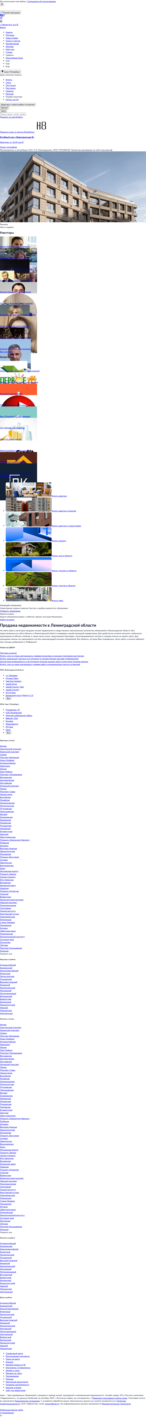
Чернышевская (7, 811)
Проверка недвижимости (17, 1384)
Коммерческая (12, 43)
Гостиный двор (7, 939)
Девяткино (5, 766)
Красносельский (7, 987)
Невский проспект (8, 902)
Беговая (3, 814)
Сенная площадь (8, 877)
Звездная (4, 834)
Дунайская (5, 800)
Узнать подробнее (8, 147)
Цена (3, 110)
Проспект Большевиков (11, 948)
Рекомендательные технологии (116, 1403)
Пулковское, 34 (13, 709)
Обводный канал (8, 931)
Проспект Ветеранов (9, 757)
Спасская (4, 894)
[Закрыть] (2, 4)
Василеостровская (8, 848)
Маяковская (5, 820)
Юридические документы (18, 1356)
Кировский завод (8, 885)
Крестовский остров (9, 914)
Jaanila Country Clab (15, 686)
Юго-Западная (7, 879)
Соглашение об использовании (41, 1)
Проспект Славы (7, 791)
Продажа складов (8, 653)
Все (8, 698)
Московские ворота (9, 871)
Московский (5, 990)
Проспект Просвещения (11, 774)
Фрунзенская (6, 777)
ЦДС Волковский (14, 712)
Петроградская (7, 805)
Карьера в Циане (13, 1387)
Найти (20, 117)
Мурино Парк (12, 678)
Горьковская (5, 925)
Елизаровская (6, 817)
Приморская (5, 919)
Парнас (3, 788)
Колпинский (5, 1002)
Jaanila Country (12, 689)
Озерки (3, 754)
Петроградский (7, 976)
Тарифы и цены (13, 1370)
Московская (5, 854)
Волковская (5, 882)
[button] (73, 140)
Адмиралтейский (8, 965)
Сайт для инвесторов (15, 1390)
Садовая (4, 859)
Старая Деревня (7, 922)
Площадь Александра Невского (15, 840)
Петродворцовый (8, 993)
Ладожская (5, 942)
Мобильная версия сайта (11, 1409)
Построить (11, 88)
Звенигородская (7, 851)
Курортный (5, 973)
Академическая (7, 780)
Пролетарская (6, 933)
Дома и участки (13, 40)
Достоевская (6, 783)
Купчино (4, 928)
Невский (4, 1007)
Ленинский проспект (9, 751)
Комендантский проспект (12, 899)
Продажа (10, 35)
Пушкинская (5, 825)
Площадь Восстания (9, 857)
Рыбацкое (4, 842)
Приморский (6, 1010)
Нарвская (4, 888)
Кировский (5, 985)
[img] (41, 132)
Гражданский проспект (10, 748)
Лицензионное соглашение (27, 1401)
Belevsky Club (12, 718)
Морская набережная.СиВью (19, 715)
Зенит (2, 868)
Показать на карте (8, 117)
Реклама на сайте (14, 1373)
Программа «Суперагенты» (18, 1367)
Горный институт (8, 911)
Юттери (9, 726)
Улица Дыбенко (7, 760)
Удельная (4, 951)
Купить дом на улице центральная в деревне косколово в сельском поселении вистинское (42, 655)
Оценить (10, 91)
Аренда (9, 32)
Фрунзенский (6, 996)
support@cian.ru (52, 1403)
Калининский (6, 967)
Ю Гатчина (11, 692)
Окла (8, 729)
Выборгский (5, 999)
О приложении (7, 1412)
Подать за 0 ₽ (12, 99)
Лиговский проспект (9, 785)
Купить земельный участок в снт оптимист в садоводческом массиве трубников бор (39, 658)
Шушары (4, 845)
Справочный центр (14, 1353)
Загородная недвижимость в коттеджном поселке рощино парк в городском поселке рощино (44, 661)
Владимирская (7, 865)
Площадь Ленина (8, 874)
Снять (8, 82)
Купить (9, 79)
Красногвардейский (9, 970)
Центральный (6, 1013)
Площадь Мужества (9, 891)
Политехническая (8, 905)
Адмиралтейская (8, 763)
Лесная (3, 768)
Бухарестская (6, 831)
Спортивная (5, 908)
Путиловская (6, 808)
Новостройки (12, 38)
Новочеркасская (7, 916)
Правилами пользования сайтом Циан (109, 1398)
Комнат (4, 107)
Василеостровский (8, 982)
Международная (8, 837)
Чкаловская (5, 828)
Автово (3, 746)
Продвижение (12, 1376)
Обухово (4, 945)
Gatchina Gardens (13, 681)
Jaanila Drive (11, 684)
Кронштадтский (7, 1004)
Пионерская (5, 822)
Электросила (6, 862)
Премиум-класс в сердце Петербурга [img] (17, 132)
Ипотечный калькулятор (17, 1381)
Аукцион (9, 1362)
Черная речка (6, 794)
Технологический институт (12, 936)
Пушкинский (6, 979)
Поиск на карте (13, 1359)
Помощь (10, 1379)
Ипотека (10, 46)
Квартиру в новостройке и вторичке (18, 104)
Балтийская (5, 797)
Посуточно (11, 85)
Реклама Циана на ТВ (16, 1364)
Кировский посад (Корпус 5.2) (19, 695)
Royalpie (9, 721)
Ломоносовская (7, 803)
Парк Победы (6, 771)
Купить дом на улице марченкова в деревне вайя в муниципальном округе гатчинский (40, 664)
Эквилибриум (12, 724)
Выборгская (5, 896)
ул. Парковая (11, 675)
